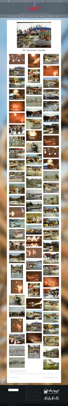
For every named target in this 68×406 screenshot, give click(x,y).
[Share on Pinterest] (34, 65)
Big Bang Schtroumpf (15, 373)
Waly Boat (47, 374)
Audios (27, 16)
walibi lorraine (44, 374)
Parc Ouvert (34, 373)
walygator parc (51, 374)
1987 (42, 373)
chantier (50, 373)
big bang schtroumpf (46, 373)
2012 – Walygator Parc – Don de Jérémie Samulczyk (34, 399)
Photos (19, 16)
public (25, 374)
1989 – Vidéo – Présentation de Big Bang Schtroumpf (50, 377)
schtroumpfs (34, 374)
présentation (22, 374)
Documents (31, 16)
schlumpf (27, 374)
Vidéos (23, 16)
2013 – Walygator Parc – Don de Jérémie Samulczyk (34, 400)
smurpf (40, 374)
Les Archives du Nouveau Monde (37, 52)
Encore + (57, 16)
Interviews (36, 16)
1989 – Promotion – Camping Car (15, 377)
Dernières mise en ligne (28, 373)
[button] (17, 59)
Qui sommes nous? (42, 16)
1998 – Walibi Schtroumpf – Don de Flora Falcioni (34, 396)
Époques (15, 16)
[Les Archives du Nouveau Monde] (34, 7)
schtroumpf (30, 374)
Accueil (11, 16)
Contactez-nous (23, 370)
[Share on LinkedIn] (35, 65)
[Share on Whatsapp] (33, 65)
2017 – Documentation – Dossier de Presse (33, 395)
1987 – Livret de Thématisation (31, 397)
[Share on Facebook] (32, 65)
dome (52, 373)
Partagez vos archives (50, 16)
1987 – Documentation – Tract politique (32, 391)
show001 (37, 374)
